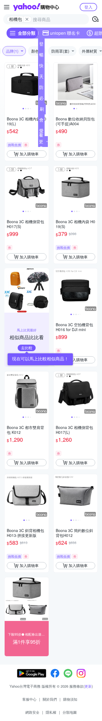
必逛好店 (41, 99)
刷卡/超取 (42, 110)
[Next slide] (45, 84)
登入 (88, 7)
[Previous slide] (8, 84)
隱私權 (51, 712)
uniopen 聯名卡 (65, 33)
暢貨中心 (41, 56)
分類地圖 (70, 712)
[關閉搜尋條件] (26, 19)
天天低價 (41, 77)
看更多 (41, 141)
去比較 (26, 347)
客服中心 (29, 699)
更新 (88, 686)
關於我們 (50, 699)
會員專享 (41, 121)
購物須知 (70, 699)
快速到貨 (41, 66)
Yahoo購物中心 (36, 7)
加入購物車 (29, 153)
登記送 (41, 45)
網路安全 (32, 712)
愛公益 (41, 131)
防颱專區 (41, 88)
